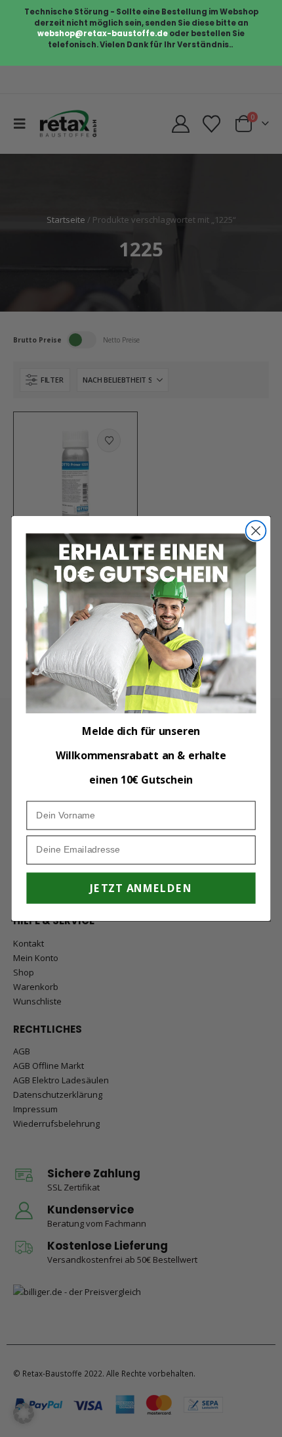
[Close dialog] (256, 531)
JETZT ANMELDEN (140, 888)
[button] (23, 1413)
